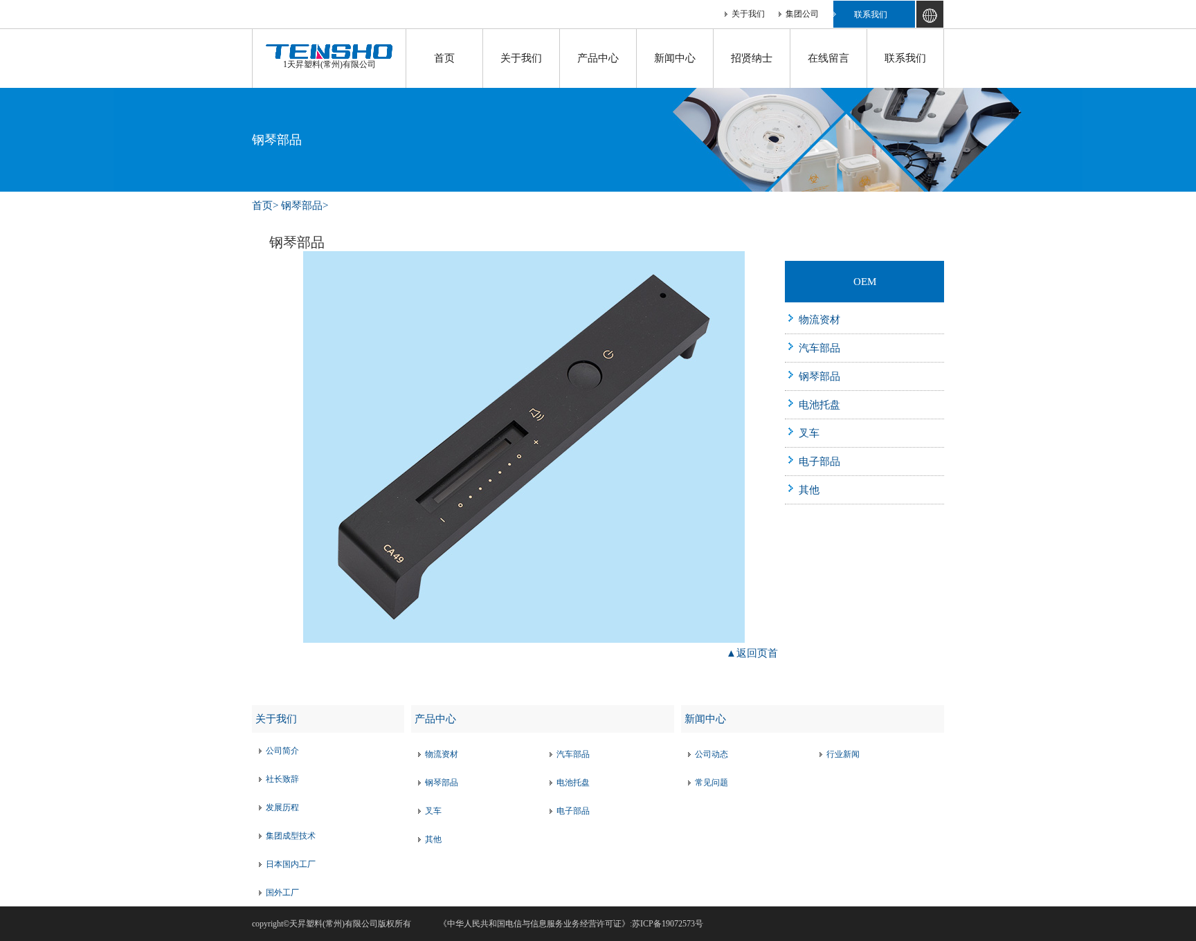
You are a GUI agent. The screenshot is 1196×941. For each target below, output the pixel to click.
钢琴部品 (302, 205)
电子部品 (819, 461)
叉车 (809, 433)
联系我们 (870, 14)
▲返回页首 (752, 653)
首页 (444, 58)
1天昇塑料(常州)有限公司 (329, 64)
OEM (864, 281)
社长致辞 (282, 779)
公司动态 (711, 754)
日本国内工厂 (291, 864)
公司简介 (282, 751)
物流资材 (819, 319)
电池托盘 (819, 404)
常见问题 (711, 782)
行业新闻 (843, 754)
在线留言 (828, 58)
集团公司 (802, 14)
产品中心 (598, 58)
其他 (809, 489)
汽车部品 (819, 348)
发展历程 (282, 807)
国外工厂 (282, 892)
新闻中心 (675, 58)
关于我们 (748, 14)
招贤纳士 (751, 58)
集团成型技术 (291, 836)
